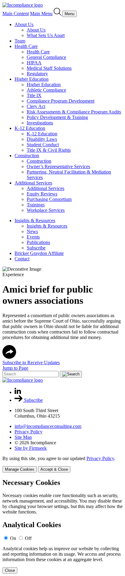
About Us (24, 24)
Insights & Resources (35, 220)
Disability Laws (42, 139)
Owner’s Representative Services (58, 166)
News (32, 231)
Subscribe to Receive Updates (31, 362)
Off (28, 538)
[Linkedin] (18, 392)
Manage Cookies (19, 469)
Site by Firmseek (31, 448)
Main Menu (41, 13)
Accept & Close (54, 469)
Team (20, 40)
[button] (9, 357)
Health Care (26, 46)
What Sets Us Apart (46, 35)
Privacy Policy (28, 431)
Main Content (15, 13)
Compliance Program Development (60, 100)
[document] (62, 526)
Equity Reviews (42, 193)
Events (33, 236)
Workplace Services (46, 210)
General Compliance (46, 57)
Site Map (23, 437)
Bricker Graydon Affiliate (39, 253)
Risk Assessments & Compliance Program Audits (74, 111)
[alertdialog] (62, 526)
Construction (27, 155)
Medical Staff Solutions (49, 68)
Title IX (34, 95)
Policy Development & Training (57, 117)
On (13, 538)
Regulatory (37, 73)
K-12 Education (30, 128)
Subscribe (36, 247)
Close (10, 570)
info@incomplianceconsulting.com (48, 426)
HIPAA (34, 62)
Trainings (36, 204)
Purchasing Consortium (49, 199)
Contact (22, 258)
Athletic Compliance (46, 90)
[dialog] (62, 464)
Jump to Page (15, 368)
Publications (38, 242)
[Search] (58, 13)
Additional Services (33, 182)
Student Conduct (43, 144)
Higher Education (32, 79)
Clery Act (36, 106)
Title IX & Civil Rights (49, 150)
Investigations (40, 122)
